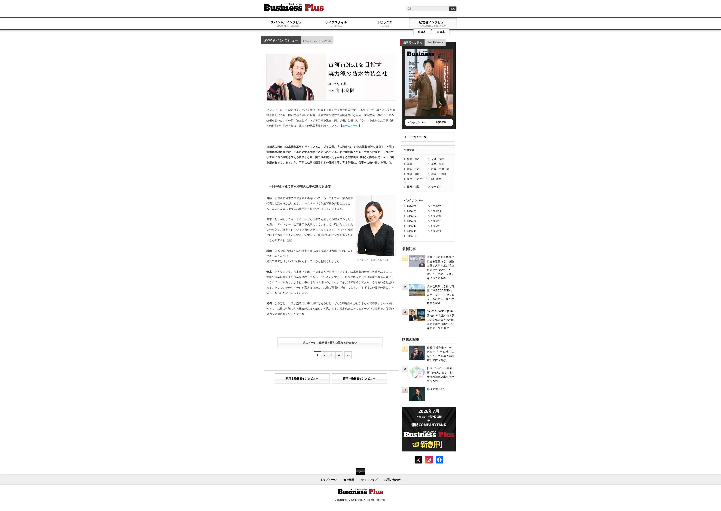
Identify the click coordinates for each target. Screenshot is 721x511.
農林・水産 (437, 164)
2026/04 (411, 216)
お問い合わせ (392, 479)
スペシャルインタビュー (288, 23)
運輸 (409, 164)
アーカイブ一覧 (417, 137)
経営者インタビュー (433, 23)
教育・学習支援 (440, 169)
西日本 (441, 31)
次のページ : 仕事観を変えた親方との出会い (330, 342)
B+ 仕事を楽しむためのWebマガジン (294, 7)
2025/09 (436, 231)
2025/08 (411, 236)
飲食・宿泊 (413, 159)
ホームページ (350, 125)
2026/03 (436, 216)
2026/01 (436, 221)
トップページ (329, 479)
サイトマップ (369, 479)
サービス (436, 186)
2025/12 (411, 226)
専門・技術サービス (415, 180)
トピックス (384, 23)
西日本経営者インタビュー (359, 378)
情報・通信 (413, 174)
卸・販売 (436, 178)
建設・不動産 (438, 174)
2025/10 (411, 231)
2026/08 (411, 206)
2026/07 (436, 206)
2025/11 (436, 226)
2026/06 (411, 211)
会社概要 (349, 479)
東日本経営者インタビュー (302, 378)
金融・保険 (437, 159)
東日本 (422, 31)
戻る (358, 474)
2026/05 (436, 211)
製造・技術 (413, 169)
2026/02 (411, 221)
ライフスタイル (336, 23)
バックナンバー (417, 122)
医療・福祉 (413, 186)
